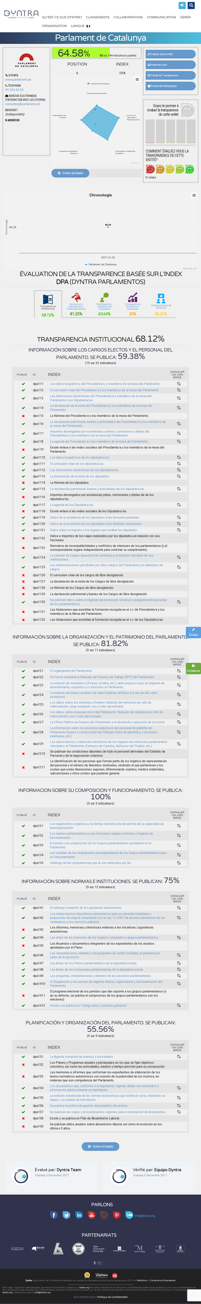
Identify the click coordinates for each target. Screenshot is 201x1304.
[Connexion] (182, 5)
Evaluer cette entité (161, 54)
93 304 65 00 (14, 90)
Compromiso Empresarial (162, 1280)
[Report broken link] (179, 384)
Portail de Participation (163, 86)
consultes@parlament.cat (22, 104)
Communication (161, 17)
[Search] (191, 5)
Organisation (54, 26)
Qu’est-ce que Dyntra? (62, 17)
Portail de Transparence (164, 75)
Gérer (185, 17)
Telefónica (141, 1280)
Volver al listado (71, 173)
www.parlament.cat (18, 79)
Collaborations (128, 17)
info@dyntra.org (42, 1292)
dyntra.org (84, 1287)
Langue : (79, 26)
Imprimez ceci (158, 64)
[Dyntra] (21, 14)
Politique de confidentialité (112, 1297)
